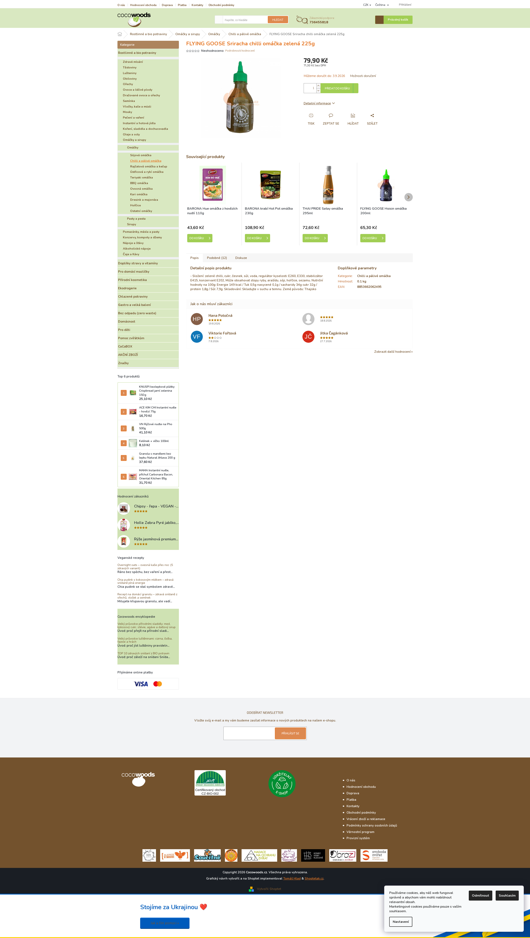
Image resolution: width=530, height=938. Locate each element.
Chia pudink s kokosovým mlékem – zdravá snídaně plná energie (145, 581)
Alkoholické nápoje (137, 249)
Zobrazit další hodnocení (392, 352)
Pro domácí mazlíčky (133, 272)
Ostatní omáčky (141, 211)
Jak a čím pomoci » (165, 923)
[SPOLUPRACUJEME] (175, 855)
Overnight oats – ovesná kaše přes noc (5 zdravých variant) (145, 566)
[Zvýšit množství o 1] (318, 85)
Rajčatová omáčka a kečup (148, 166)
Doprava (167, 5)
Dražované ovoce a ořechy (141, 95)
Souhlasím (507, 895)
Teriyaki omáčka (141, 177)
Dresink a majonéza (144, 200)
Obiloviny (130, 79)
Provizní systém (358, 838)
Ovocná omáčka (141, 189)
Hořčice (135, 205)
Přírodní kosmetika (132, 280)
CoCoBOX (125, 346)
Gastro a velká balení (134, 305)
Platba (182, 5)
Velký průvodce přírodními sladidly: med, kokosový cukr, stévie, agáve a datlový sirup (146, 625)
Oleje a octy (131, 134)
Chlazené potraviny (133, 297)
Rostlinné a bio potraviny (137, 53)
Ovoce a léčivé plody (137, 90)
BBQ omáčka (139, 183)
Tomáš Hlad (292, 878)
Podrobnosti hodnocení (240, 51)
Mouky (127, 112)
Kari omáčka (138, 194)
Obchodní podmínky (221, 5)
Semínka (129, 101)
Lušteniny (129, 73)
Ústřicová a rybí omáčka (146, 172)
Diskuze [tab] (241, 258)
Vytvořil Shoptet (269, 889)
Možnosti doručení (363, 76)
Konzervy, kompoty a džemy (142, 237)
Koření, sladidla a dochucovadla (145, 129)
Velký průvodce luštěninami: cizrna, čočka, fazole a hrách (144, 640)
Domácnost (126, 321)
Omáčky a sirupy (134, 140)
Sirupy (131, 224)
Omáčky (132, 148)
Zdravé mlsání (133, 62)
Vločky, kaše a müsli (137, 107)
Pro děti (124, 330)
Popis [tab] (194, 258)
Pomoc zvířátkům (131, 338)
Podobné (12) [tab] (217, 258)
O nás (121, 5)
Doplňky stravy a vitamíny (138, 263)
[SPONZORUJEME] (231, 855)
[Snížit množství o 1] (318, 90)
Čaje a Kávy (131, 254)
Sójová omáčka (140, 155)
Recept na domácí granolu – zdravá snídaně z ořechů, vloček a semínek (147, 596)
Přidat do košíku (337, 88)
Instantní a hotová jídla (139, 123)
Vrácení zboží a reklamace (366, 819)
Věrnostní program (360, 832)
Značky (123, 363)
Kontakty (197, 5)
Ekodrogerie (127, 288)
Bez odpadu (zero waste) (137, 313)
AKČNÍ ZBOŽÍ (128, 355)
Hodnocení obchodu (143, 5)
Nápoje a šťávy (133, 243)
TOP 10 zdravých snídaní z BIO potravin (143, 653)
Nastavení (401, 921)
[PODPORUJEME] (149, 855)
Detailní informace (317, 103)
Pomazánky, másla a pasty (141, 232)
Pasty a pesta (136, 219)
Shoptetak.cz (314, 878)
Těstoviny (129, 67)
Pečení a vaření (133, 118)
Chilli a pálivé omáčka (145, 161)
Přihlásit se (290, 733)
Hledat (277, 20)
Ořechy (128, 84)
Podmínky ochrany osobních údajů (372, 825)
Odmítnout (480, 895)
